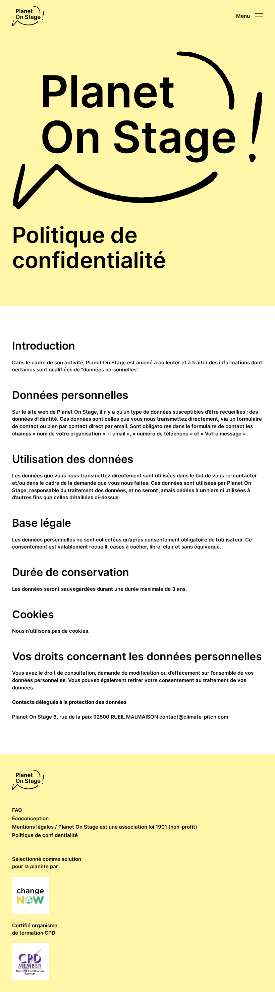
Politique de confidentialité (45, 835)
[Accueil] (28, 16)
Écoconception (30, 818)
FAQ (17, 810)
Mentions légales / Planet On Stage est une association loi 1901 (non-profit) (104, 827)
